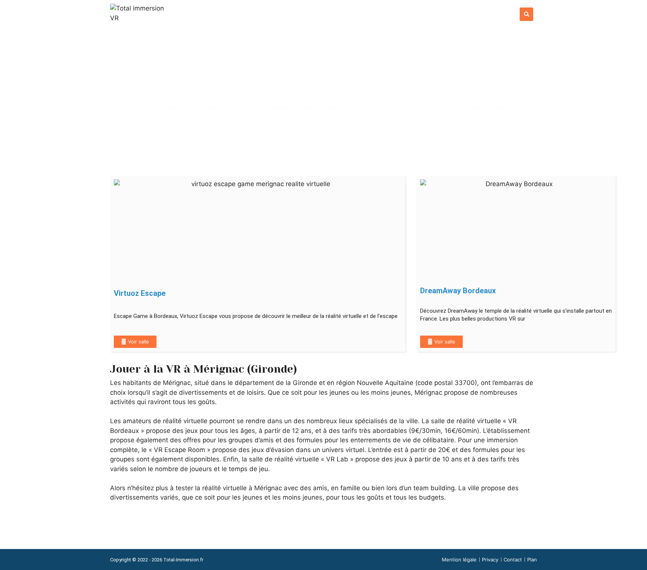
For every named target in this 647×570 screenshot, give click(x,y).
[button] (526, 14)
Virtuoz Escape (139, 293)
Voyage (416, 16)
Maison (495, 16)
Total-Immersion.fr (183, 560)
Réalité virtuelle (329, 16)
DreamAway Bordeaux (458, 290)
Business (455, 16)
